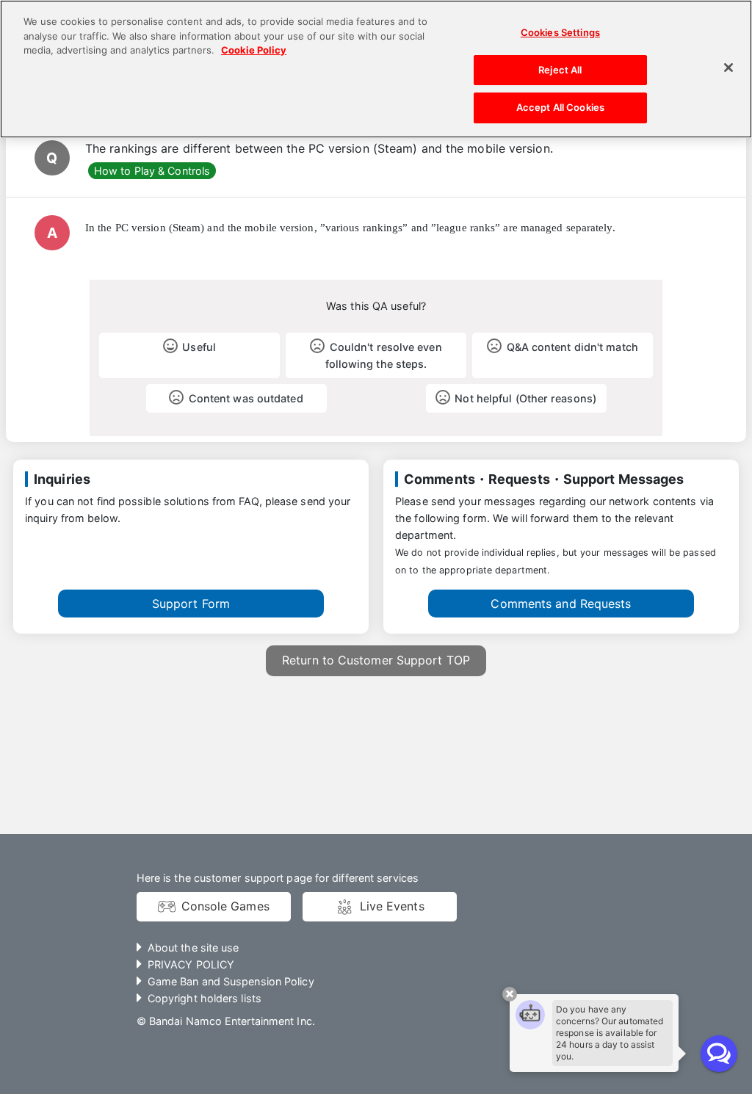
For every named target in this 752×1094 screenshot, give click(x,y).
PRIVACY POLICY (191, 964)
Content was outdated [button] (246, 398)
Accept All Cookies (560, 107)
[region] (376, 69)
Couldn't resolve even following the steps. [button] (383, 355)
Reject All (560, 70)
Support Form (191, 603)
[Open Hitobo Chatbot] (719, 1053)
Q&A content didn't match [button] (572, 347)
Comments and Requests (561, 603)
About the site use (193, 947)
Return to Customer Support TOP (376, 660)
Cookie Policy (253, 50)
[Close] (728, 67)
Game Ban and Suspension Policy (231, 981)
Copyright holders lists (204, 998)
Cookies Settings (560, 32)
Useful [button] (199, 347)
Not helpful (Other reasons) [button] (525, 398)
